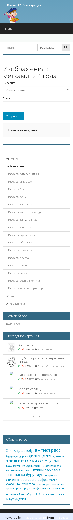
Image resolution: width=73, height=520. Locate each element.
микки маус (42, 460)
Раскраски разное (18, 265)
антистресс (48, 450)
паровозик (13, 470)
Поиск (6, 98)
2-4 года (13, 450)
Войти (11, 5)
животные (13, 461)
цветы (59, 488)
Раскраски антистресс (20, 181)
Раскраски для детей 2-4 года (24, 212)
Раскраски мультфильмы (22, 235)
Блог (12, 296)
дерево (23, 456)
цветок (51, 488)
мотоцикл (19, 466)
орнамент (34, 465)
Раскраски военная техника (24, 280)
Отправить (14, 116)
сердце (52, 480)
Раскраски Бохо (16, 189)
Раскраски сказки (17, 273)
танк (53, 484)
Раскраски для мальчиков (22, 219)
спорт (45, 484)
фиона (41, 488)
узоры (31, 488)
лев (29, 461)
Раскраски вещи (17, 197)
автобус (27, 450)
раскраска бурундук (24, 474)
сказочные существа (20, 484)
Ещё (35, 416)
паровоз (55, 466)
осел (46, 465)
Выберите (9, 83)
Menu (10, 29)
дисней (35, 455)
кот (23, 461)
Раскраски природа (19, 258)
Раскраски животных (19, 227)
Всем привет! (13, 323)
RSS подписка (17, 303)
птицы (38, 470)
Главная (14, 159)
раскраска (52, 470)
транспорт (12, 488)
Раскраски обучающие (20, 242)
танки (60, 484)
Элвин (50, 494)
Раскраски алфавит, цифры (23, 174)
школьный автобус (19, 494)
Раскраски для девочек (21, 204)
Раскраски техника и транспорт (26, 288)
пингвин (26, 470)
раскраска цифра (34, 479)
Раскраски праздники (20, 250)
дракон (47, 456)
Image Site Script (34, 517)
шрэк (39, 493)
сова (38, 484)
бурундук (12, 456)
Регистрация (31, 5)
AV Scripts (62, 517)
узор (23, 488)
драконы (58, 456)
